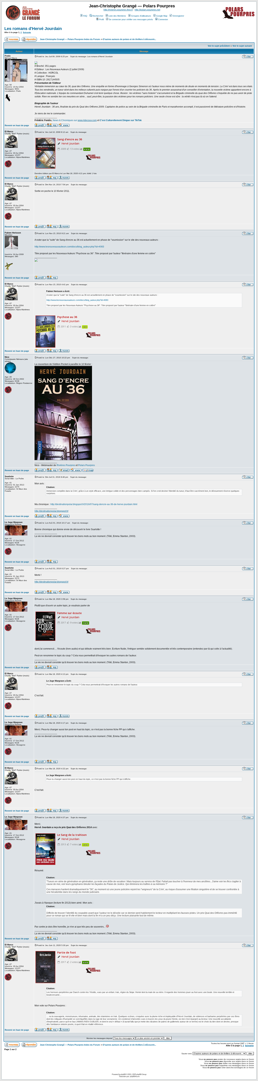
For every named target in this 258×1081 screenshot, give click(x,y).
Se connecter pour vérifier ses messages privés (131, 19)
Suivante (27, 32)
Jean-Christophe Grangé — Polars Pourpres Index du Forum (70, 39)
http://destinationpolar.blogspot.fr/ (51, 511)
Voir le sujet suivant (242, 46)
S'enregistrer (178, 16)
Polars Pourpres (86, 465)
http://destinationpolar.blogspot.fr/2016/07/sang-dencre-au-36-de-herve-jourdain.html (93, 504)
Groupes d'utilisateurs (141, 16)
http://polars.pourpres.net (147, 9)
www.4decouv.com (87, 120)
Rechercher (97, 16)
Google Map (161, 16)
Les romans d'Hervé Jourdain (33, 28)
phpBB (123, 1074)
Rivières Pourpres (66, 465)
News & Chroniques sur (65, 120)
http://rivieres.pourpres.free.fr (118, 9)
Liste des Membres (117, 16)
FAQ (85, 16)
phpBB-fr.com (134, 1076)
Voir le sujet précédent (219, 46)
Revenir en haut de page (17, 125)
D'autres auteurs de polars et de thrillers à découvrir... (129, 39)
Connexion (163, 19)
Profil (101, 19)
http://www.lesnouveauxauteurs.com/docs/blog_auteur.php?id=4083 (69, 246)
